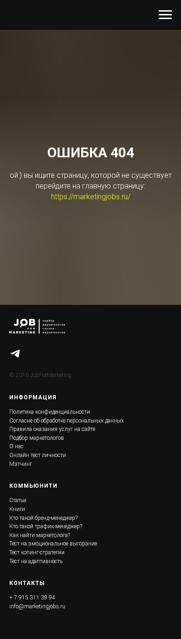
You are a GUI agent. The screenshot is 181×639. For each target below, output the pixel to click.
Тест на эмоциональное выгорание (53, 543)
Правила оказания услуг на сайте (52, 429)
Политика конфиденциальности (49, 412)
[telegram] (15, 353)
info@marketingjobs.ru (37, 606)
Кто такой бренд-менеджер (42, 518)
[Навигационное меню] (165, 15)
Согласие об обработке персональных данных (66, 420)
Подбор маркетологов (36, 438)
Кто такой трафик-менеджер (44, 526)
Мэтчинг (20, 464)
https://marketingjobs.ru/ (90, 196)
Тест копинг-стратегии (37, 552)
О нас (16, 446)
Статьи (17, 500)
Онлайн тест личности (37, 455)
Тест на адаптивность (36, 561)
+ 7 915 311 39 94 (32, 597)
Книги (17, 509)
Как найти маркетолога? (39, 535)
